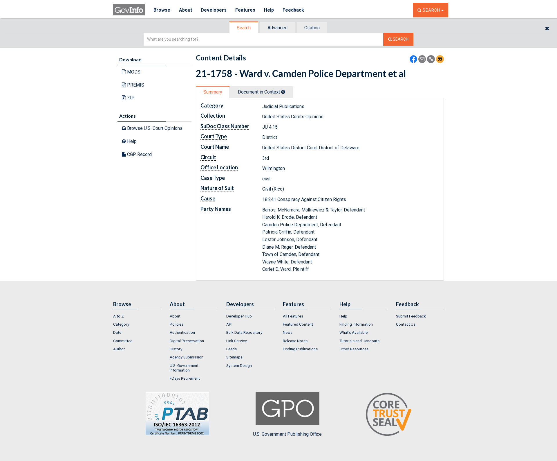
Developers (214, 10)
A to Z (118, 316)
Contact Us (405, 324)
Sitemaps (234, 357)
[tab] (244, 27)
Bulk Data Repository (244, 332)
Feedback (293, 10)
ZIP (130, 98)
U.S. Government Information (184, 367)
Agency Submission (186, 357)
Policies (176, 324)
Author (119, 349)
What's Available (353, 332)
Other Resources (353, 349)
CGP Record (139, 154)
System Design (239, 365)
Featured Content (298, 324)
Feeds (231, 349)
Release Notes (295, 340)
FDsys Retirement (185, 378)
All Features (293, 316)
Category (121, 324)
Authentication (182, 332)
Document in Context (259, 92)
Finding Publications (300, 349)
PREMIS (135, 85)
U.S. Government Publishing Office (287, 434)
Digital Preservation (187, 340)
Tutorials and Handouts (359, 340)
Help (269, 10)
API (229, 324)
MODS (133, 72)
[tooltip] (283, 91)
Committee (122, 340)
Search (244, 28)
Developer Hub (239, 316)
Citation (312, 28)
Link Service (236, 340)
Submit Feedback (411, 316)
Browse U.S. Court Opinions (154, 128)
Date (117, 332)
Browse (161, 10)
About (185, 10)
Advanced (277, 28)
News (287, 332)
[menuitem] (137, 316)
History (176, 349)
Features (245, 10)
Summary (212, 92)
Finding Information (356, 324)
